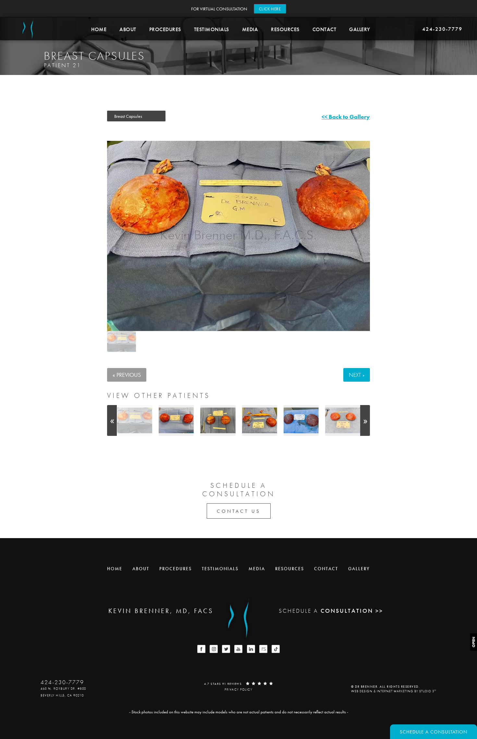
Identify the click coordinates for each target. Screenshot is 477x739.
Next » (356, 374)
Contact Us (239, 511)
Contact (324, 29)
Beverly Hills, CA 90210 (62, 695)
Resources (285, 29)
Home (98, 29)
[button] (201, 649)
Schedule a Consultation (433, 732)
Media (250, 29)
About (127, 29)
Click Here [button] (270, 9)
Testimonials (211, 29)
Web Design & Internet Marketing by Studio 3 (393, 691)
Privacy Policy (238, 689)
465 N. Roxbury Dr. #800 (63, 688)
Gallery (359, 29)
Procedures (165, 29)
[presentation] (112, 420)
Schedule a (238, 490)
